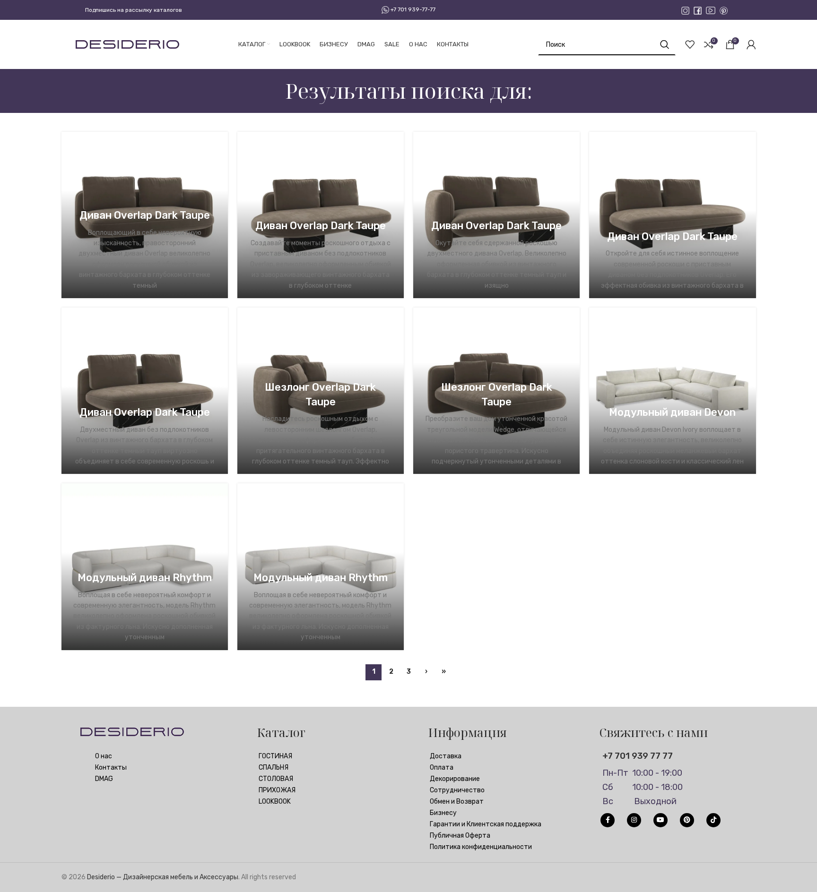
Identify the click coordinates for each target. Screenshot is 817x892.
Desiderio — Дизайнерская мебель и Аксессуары (162, 877)
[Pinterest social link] (687, 820)
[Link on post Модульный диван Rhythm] (144, 566)
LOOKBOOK (275, 802)
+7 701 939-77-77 (412, 9)
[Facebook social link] (607, 820)
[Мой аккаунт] (751, 44)
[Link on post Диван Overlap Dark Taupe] (320, 215)
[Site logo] (127, 44)
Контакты (111, 767)
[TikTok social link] (713, 820)
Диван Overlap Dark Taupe (144, 215)
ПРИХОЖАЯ (277, 790)
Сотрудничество (457, 790)
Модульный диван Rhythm (145, 577)
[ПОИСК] (665, 44)
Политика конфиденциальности (481, 847)
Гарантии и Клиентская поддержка (485, 824)
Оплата (441, 767)
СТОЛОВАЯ (276, 779)
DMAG (104, 779)
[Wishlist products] (689, 44)
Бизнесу (443, 813)
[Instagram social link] (634, 820)
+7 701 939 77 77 (637, 755)
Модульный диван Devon (672, 412)
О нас (103, 756)
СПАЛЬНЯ (273, 767)
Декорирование (455, 779)
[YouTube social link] (660, 820)
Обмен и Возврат (457, 802)
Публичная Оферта (460, 836)
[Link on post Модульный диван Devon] (672, 391)
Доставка (445, 756)
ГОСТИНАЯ (275, 756)
